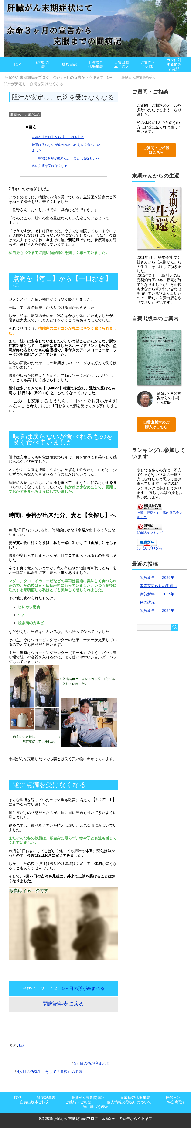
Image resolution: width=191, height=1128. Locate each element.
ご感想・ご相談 (78, 1102)
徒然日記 (69, 64)
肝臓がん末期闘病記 (25, 115)
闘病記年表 (43, 64)
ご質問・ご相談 (147, 64)
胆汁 (22, 1045)
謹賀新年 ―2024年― (159, 611)
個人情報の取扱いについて (129, 1102)
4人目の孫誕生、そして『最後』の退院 (49, 1072)
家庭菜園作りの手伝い (158, 586)
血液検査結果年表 (95, 64)
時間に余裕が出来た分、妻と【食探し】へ (68, 158)
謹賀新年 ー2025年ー (159, 594)
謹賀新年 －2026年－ (159, 578)
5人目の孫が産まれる (83, 988)
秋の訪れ (147, 602)
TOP (17, 64)
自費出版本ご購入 (121, 64)
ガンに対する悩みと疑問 (174, 64)
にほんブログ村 (150, 548)
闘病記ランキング (150, 533)
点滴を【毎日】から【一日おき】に (58, 137)
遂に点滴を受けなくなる (50, 166)
